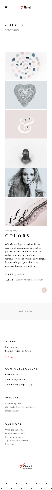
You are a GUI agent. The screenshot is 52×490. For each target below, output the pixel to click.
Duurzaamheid (12, 410)
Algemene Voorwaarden (17, 440)
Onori (8, 30)
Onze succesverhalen (15, 433)
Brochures (10, 444)
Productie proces (13, 403)
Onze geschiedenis (14, 429)
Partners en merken (15, 437)
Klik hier (15, 374)
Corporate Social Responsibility (20, 407)
